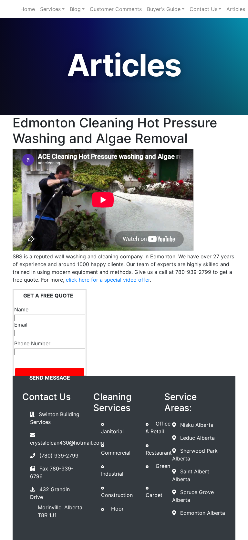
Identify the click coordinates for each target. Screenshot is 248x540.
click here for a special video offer (108, 279)
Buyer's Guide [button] (164, 9)
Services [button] (50, 9)
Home (27, 9)
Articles (235, 9)
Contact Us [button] (203, 9)
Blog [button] (75, 9)
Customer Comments (116, 9)
